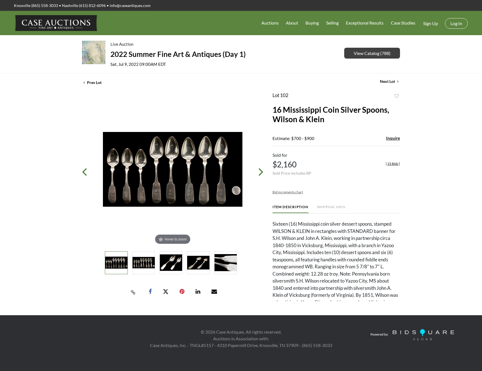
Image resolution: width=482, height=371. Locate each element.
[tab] (291, 209)
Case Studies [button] (403, 22)
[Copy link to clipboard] (133, 291)
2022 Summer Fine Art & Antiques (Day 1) (178, 54)
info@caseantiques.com (130, 5)
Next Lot (388, 81)
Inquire (393, 138)
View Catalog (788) (372, 53)
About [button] (292, 22)
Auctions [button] (270, 22)
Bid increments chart (288, 192)
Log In (456, 23)
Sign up (430, 23)
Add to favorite (396, 96)
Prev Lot (94, 82)
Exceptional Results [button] (365, 22)
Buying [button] (312, 22)
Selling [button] (332, 22)
